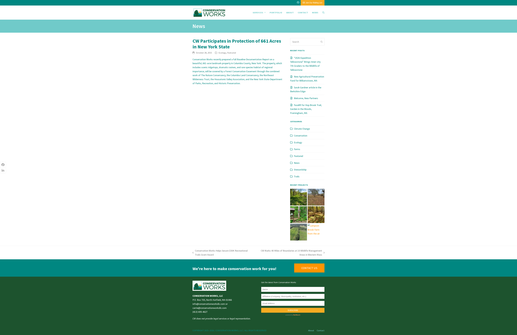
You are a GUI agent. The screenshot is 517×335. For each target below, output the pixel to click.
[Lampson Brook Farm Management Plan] (316, 229)
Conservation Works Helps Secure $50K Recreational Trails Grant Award (220, 253)
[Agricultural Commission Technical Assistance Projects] (298, 231)
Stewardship (300, 169)
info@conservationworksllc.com (209, 303)
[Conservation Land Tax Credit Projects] (316, 196)
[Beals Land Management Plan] (298, 196)
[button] (323, 12)
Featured (231, 52)
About (311, 330)
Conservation (300, 135)
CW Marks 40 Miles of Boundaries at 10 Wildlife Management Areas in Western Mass (288, 253)
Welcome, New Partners (306, 98)
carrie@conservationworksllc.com (210, 307)
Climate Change (302, 128)
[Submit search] (322, 41)
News (297, 162)
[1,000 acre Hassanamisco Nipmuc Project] (316, 214)
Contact (320, 330)
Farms (297, 149)
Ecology (222, 52)
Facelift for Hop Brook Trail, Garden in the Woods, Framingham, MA (306, 109)
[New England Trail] (298, 214)
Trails (296, 176)
